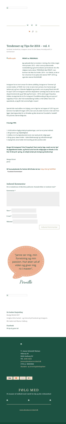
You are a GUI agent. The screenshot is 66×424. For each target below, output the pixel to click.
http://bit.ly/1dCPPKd (48, 169)
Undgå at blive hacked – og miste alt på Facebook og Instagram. (27, 318)
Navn (9, 211)
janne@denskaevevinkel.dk (31, 361)
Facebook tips (16, 49)
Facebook (9, 49)
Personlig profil (45, 49)
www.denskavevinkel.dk (29, 410)
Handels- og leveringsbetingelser (33, 366)
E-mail (9, 216)
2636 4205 (28, 359)
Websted (9, 222)
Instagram (24, 49)
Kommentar (11, 191)
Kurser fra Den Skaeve (34, 49)
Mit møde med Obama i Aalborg (17, 321)
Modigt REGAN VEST (13, 315)
